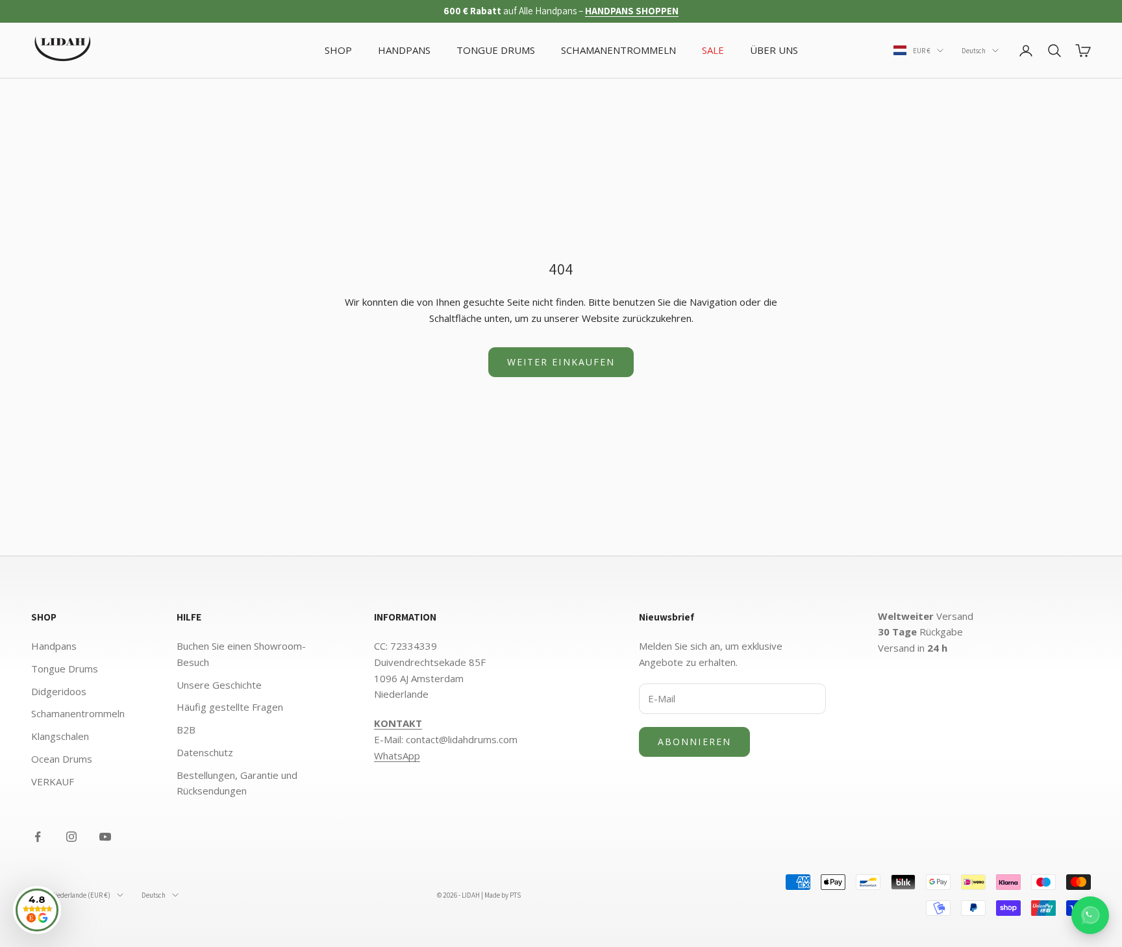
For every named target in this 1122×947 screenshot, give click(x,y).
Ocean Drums (61, 758)
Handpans (54, 645)
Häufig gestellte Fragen (230, 706)
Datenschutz (205, 752)
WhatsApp (397, 755)
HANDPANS (404, 49)
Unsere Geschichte (219, 684)
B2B (186, 729)
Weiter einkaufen (561, 362)
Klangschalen (60, 736)
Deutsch (974, 50)
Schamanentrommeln (78, 713)
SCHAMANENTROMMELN (618, 49)
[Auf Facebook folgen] (37, 836)
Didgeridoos (58, 691)
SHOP (338, 49)
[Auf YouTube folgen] (105, 836)
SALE (713, 49)
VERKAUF (52, 781)
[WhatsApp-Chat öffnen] (1090, 915)
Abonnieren (694, 741)
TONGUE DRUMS (495, 49)
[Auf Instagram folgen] (71, 836)
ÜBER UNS (774, 49)
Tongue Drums (64, 668)
